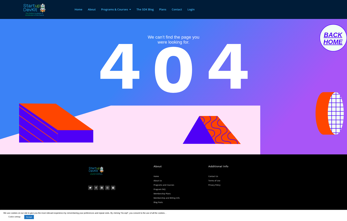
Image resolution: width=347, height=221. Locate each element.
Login (191, 9)
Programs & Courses (114, 9)
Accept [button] (29, 217)
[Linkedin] (101, 188)
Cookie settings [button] (14, 217)
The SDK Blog (145, 9)
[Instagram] (107, 188)
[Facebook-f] (96, 188)
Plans (162, 9)
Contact (177, 9)
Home (78, 9)
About (92, 9)
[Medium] (113, 188)
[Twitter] (90, 188)
